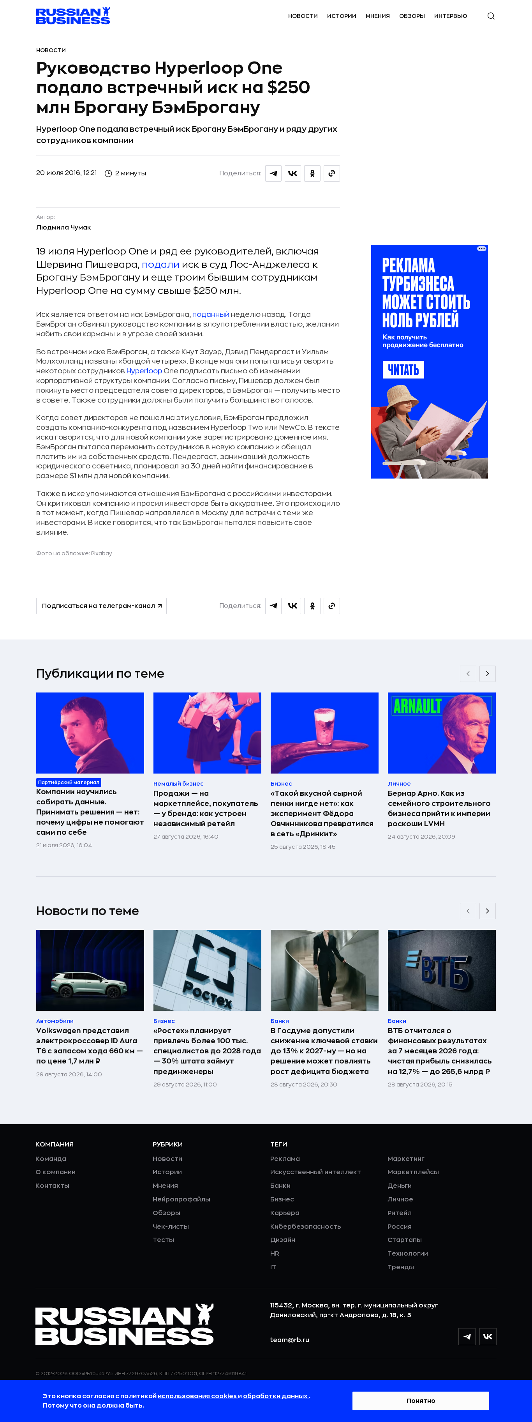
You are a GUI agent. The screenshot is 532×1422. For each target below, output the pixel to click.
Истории (341, 16)
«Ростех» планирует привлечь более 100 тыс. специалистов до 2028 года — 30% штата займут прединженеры (207, 1051)
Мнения (378, 16)
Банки (280, 1186)
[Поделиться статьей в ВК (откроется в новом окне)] (293, 173)
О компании (55, 1172)
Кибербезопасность (305, 1227)
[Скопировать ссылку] (332, 173)
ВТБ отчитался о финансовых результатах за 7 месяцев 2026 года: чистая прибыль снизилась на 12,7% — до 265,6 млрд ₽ (440, 1051)
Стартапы (405, 1240)
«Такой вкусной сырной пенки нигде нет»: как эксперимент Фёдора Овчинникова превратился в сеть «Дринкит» (322, 813)
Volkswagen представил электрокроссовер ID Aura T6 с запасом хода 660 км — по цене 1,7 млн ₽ (89, 1046)
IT (273, 1267)
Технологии (408, 1254)
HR (274, 1254)
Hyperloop (144, 370)
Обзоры (412, 16)
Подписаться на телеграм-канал (98, 606)
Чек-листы (171, 1227)
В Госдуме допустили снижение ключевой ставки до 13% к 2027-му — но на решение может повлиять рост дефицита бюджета (324, 1051)
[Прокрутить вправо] (487, 674)
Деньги (400, 1186)
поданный (210, 314)
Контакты (52, 1186)
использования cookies (198, 1396)
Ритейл (400, 1213)
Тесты (163, 1240)
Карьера (284, 1213)
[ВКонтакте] (488, 1336)
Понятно (421, 1401)
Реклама (285, 1159)
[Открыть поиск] (491, 16)
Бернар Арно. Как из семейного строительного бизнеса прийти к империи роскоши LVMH (439, 808)
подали (161, 264)
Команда (50, 1159)
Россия (400, 1227)
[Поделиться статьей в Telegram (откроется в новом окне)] (273, 173)
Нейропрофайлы (181, 1199)
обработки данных (276, 1396)
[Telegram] (467, 1336)
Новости (303, 16)
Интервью (450, 16)
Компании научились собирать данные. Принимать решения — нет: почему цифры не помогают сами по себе (90, 812)
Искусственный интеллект (315, 1172)
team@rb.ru (289, 1340)
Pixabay (101, 553)
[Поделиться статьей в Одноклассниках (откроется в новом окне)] (312, 173)
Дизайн (282, 1240)
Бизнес (282, 1199)
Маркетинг (406, 1159)
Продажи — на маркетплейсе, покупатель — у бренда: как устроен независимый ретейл (205, 808)
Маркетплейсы (413, 1172)
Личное (400, 1199)
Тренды (401, 1267)
